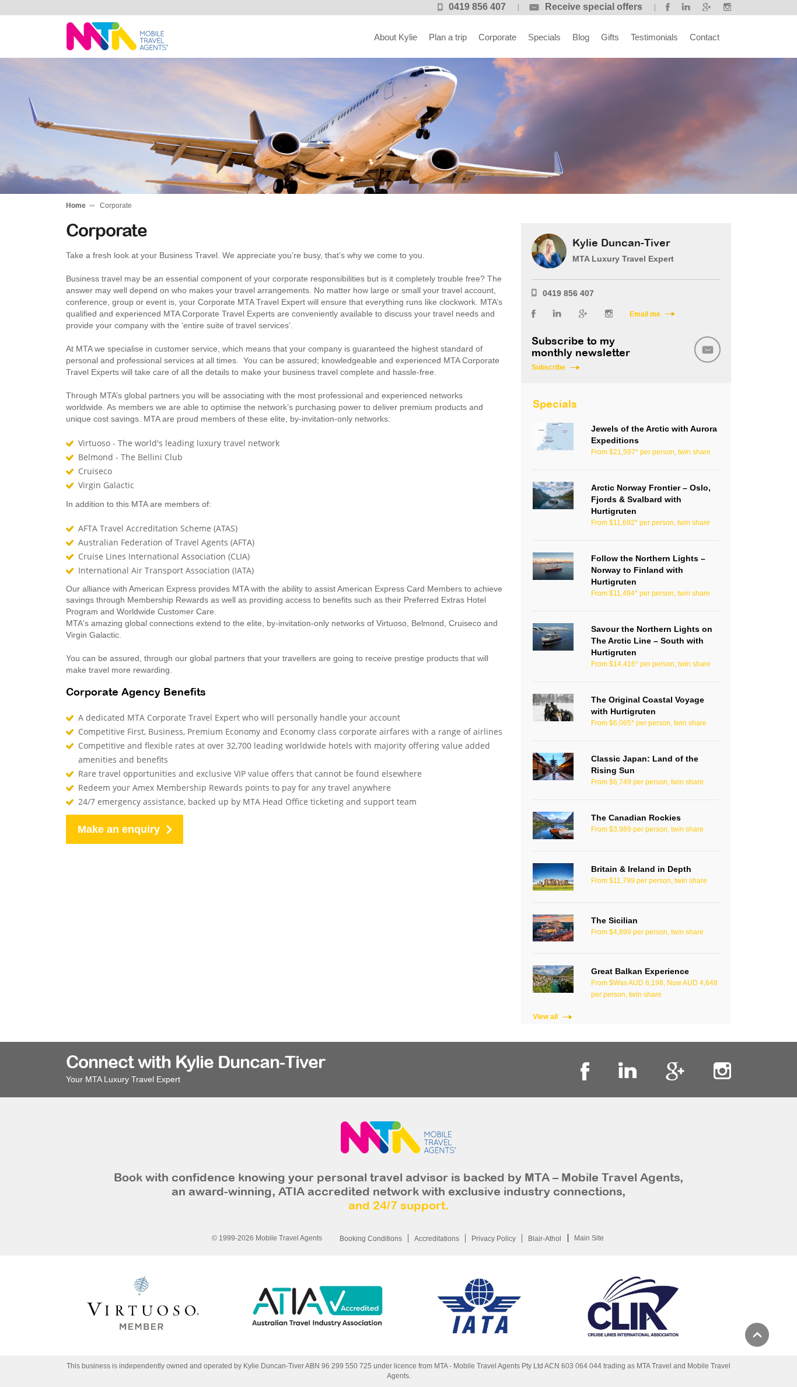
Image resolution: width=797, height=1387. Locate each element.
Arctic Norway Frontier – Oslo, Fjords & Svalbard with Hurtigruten (651, 499)
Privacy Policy (493, 1239)
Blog (580, 37)
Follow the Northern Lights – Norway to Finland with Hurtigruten (648, 570)
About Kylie (395, 37)
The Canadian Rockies (636, 817)
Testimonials (654, 37)
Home (76, 205)
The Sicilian (614, 920)
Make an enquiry (119, 829)
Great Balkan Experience (640, 971)
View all (545, 1017)
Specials (544, 37)
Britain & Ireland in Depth (641, 869)
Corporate (497, 37)
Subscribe (548, 367)
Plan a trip (448, 37)
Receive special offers (593, 7)
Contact (704, 37)
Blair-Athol (544, 1239)
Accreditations (436, 1239)
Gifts (610, 37)
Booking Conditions (371, 1239)
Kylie (117, 36)
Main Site (589, 1238)
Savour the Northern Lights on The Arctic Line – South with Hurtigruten (651, 640)
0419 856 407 (477, 7)
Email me (645, 314)
